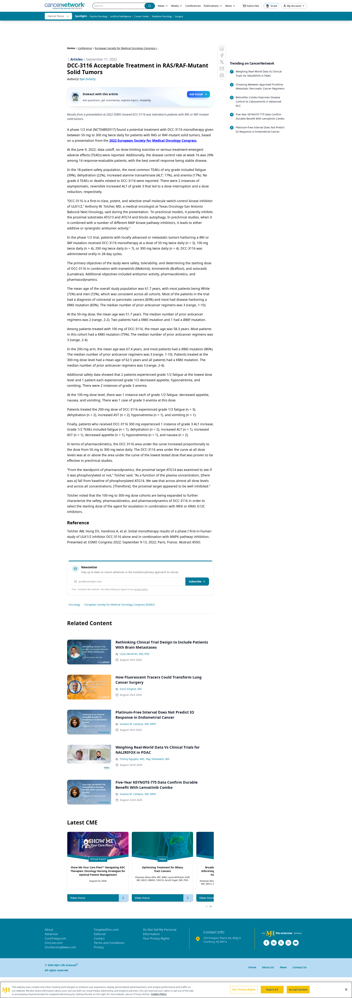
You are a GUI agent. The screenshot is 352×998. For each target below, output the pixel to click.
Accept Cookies (298, 989)
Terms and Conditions (109, 943)
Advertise (51, 934)
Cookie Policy (158, 994)
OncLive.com (54, 943)
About (49, 930)
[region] (176, 990)
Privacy (99, 947)
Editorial (99, 934)
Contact (99, 938)
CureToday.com (55, 938)
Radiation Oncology (162, 16)
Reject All (272, 989)
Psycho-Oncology (98, 16)
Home (71, 48)
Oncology (74, 604)
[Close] (346, 989)
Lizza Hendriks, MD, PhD (134, 654)
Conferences (193, 6)
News (161, 6)
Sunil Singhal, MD (131, 689)
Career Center (141, 16)
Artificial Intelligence (120, 16)
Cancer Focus (56, 16)
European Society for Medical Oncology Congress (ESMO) (120, 604)
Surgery (179, 16)
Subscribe (195, 581)
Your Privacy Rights (156, 938)
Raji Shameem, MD (157, 759)
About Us (268, 967)
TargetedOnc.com (106, 930)
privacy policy (141, 589)
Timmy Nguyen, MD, (132, 759)
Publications (211, 6)
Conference (85, 48)
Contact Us (300, 967)
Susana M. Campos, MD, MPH (138, 724)
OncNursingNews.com (60, 947)
